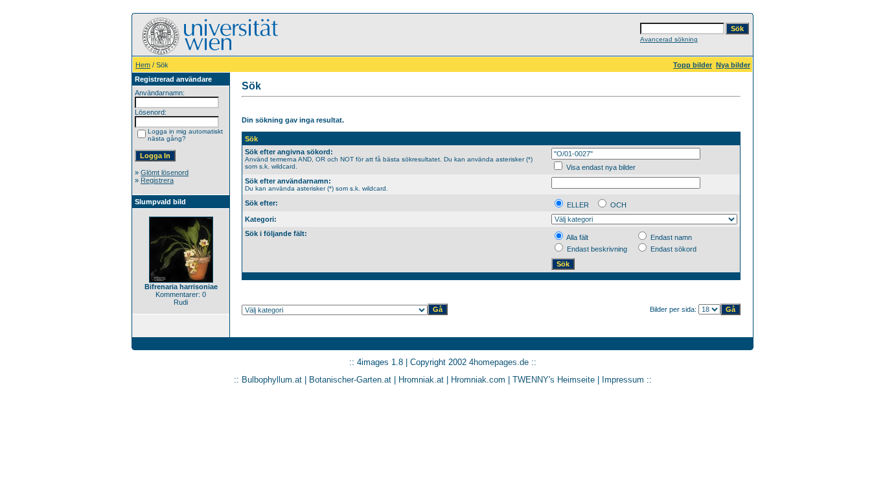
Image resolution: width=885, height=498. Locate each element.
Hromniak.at (421, 380)
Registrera (157, 180)
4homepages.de (499, 362)
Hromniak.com (478, 380)
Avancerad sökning (669, 39)
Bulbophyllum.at (272, 380)
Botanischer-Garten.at (350, 380)
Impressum (623, 380)
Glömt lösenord (165, 172)
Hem (142, 65)
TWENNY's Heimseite (553, 380)
